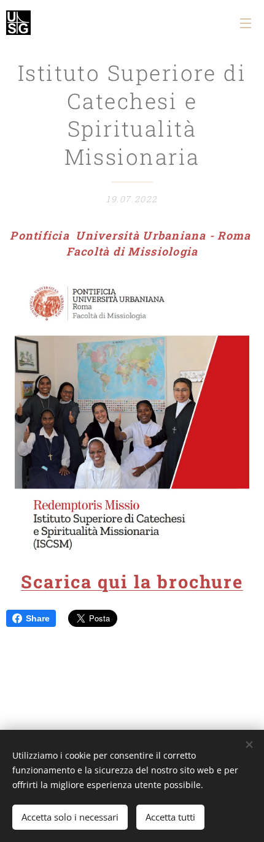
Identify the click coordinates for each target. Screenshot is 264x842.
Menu (245, 22)
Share (38, 618)
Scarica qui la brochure (132, 581)
